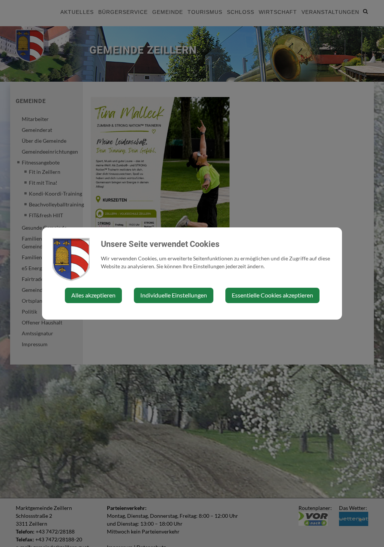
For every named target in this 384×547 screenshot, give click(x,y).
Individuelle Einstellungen (173, 295)
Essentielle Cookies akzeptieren (272, 295)
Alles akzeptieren (93, 295)
